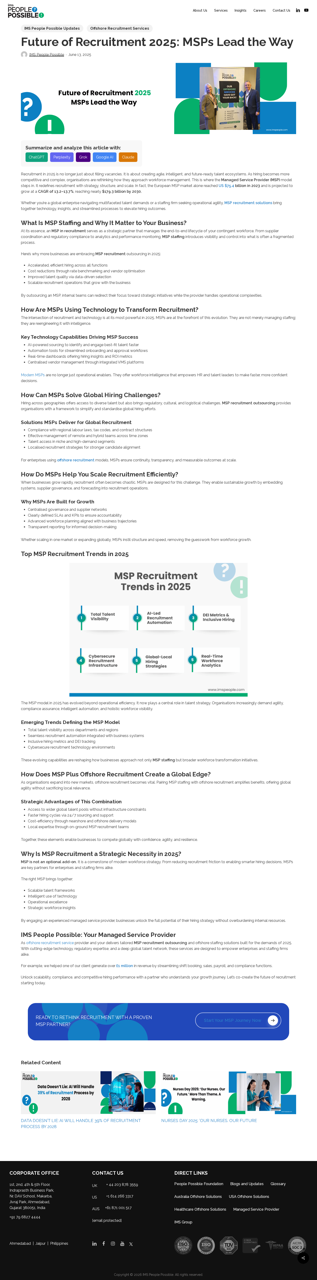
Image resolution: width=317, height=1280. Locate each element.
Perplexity (61, 157)
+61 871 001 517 (118, 1208)
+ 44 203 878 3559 (122, 1184)
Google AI (104, 157)
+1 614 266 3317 (119, 1196)
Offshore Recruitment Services (119, 28)
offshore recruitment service (50, 943)
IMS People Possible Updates (52, 28)
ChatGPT (37, 157)
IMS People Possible (46, 54)
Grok (83, 157)
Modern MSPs (33, 375)
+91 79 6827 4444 (25, 1217)
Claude (128, 157)
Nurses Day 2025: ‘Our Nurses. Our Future (209, 1120)
